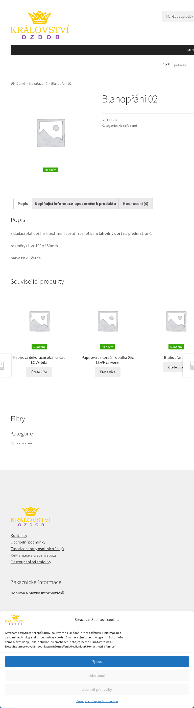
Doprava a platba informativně (37, 592)
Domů (20, 83)
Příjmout (97, 661)
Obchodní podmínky (28, 542)
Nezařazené (38, 83)
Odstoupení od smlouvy (31, 561)
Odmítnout (97, 675)
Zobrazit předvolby (97, 689)
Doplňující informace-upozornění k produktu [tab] (75, 203)
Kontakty (19, 535)
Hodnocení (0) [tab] (136, 203)
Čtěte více (39, 372)
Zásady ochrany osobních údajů (97, 701)
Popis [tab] (23, 203)
